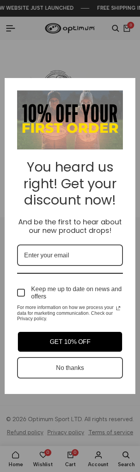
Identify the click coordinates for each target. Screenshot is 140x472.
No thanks (70, 367)
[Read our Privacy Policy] (118, 308)
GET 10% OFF (70, 341)
